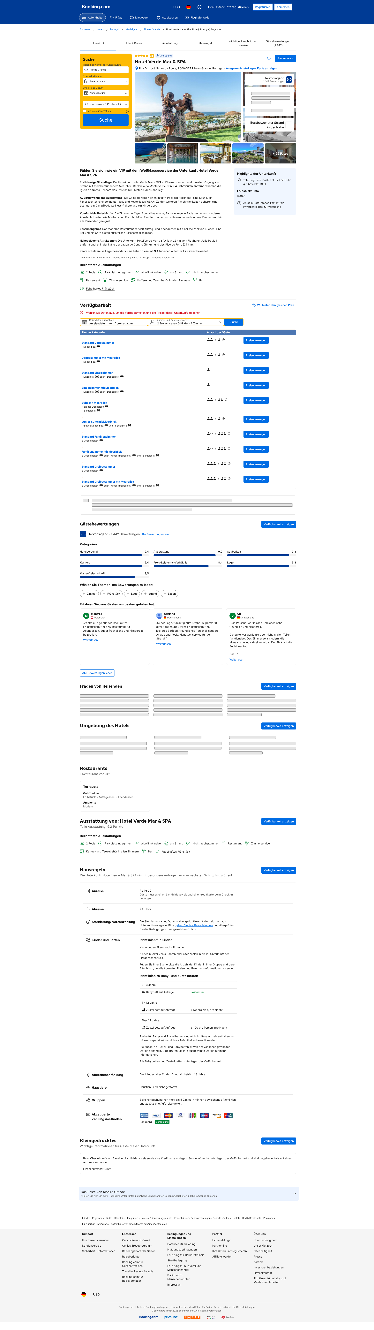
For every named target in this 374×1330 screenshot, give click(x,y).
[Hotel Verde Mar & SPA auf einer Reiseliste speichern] (269, 58)
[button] (106, 104)
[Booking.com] (96, 7)
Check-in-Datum (92, 76)
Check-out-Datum (93, 87)
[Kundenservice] (199, 7)
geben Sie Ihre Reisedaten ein (194, 996)
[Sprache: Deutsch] (188, 7)
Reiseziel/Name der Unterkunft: (102, 64)
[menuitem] (92, 17)
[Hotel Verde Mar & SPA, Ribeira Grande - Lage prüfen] (137, 68)
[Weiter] (291, 110)
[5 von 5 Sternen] (141, 56)
